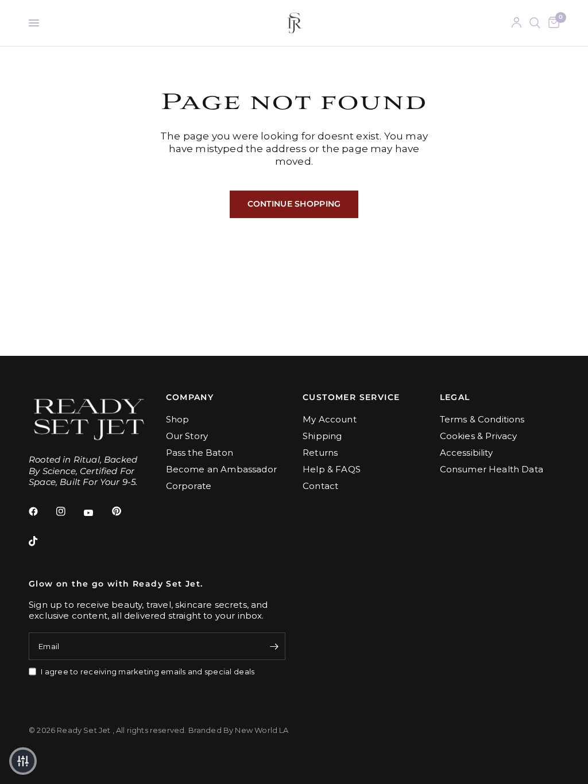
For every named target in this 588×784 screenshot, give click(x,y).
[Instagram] (69, 511)
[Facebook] (41, 511)
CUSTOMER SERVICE (351, 397)
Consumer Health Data (491, 469)
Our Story (187, 435)
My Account (330, 419)
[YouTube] (96, 513)
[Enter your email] (273, 646)
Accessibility (466, 452)
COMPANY (190, 397)
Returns (320, 452)
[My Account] (516, 23)
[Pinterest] (124, 511)
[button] (23, 761)
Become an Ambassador (221, 469)
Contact (320, 485)
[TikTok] (41, 541)
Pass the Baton (199, 452)
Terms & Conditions (482, 419)
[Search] (534, 23)
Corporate (189, 485)
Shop (177, 419)
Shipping (322, 435)
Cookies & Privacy (478, 435)
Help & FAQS (332, 469)
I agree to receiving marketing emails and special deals (147, 671)
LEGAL (455, 397)
